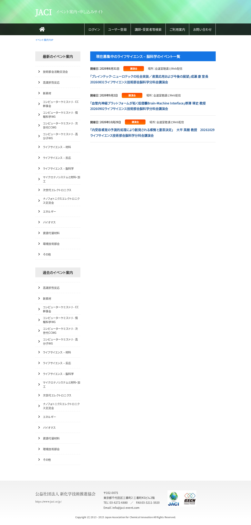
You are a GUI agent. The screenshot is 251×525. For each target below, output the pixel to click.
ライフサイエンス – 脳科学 (58, 168)
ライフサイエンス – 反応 (57, 158)
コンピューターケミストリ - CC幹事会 (61, 104)
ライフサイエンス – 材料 (57, 147)
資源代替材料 (51, 233)
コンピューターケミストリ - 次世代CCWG (60, 125)
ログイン (94, 29)
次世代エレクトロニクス (57, 190)
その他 (47, 254)
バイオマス (49, 222)
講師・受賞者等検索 (148, 29)
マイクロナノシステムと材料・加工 (61, 179)
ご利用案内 (177, 29)
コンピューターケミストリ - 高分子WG (60, 136)
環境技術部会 (51, 244)
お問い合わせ (202, 29)
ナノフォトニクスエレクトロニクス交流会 (61, 201)
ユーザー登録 (117, 29)
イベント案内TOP (44, 39)
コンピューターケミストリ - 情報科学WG (60, 114)
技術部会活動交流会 (55, 72)
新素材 (47, 93)
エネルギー (49, 211)
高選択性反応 (51, 82)
